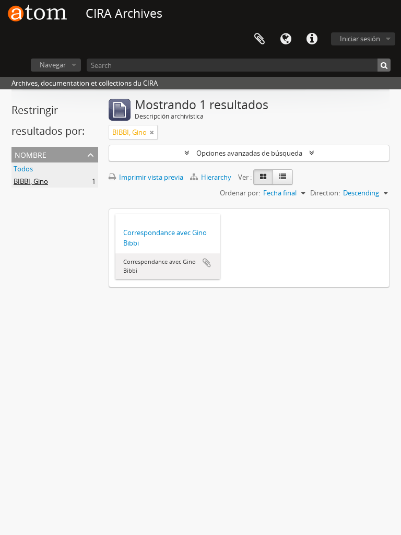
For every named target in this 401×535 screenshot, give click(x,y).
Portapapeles (259, 39)
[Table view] (283, 177)
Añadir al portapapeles (207, 263)
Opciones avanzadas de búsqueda (249, 153)
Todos (23, 168)
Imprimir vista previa (150, 177)
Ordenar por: (240, 192)
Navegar (53, 64)
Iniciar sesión (360, 38)
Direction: (325, 192)
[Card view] (263, 177)
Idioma (286, 39)
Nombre (30, 154)
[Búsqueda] (384, 65)
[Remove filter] (152, 132)
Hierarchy (216, 177)
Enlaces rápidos (312, 39)
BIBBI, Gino (31, 181)
